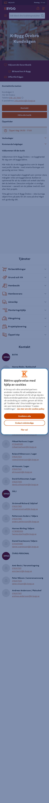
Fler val (24, 430)
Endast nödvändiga (24, 423)
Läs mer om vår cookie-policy (30, 409)
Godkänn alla (24, 416)
